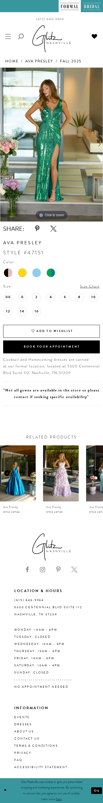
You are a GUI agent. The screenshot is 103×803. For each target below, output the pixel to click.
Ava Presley (39, 61)
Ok (97, 790)
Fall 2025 (71, 61)
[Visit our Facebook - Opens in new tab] (27, 570)
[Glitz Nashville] (51, 38)
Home (12, 61)
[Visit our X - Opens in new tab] (74, 570)
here (58, 799)
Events (22, 717)
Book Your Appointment (52, 346)
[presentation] (18, 473)
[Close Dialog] (5, 790)
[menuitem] (70, 6)
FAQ (18, 760)
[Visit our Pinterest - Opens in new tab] (58, 570)
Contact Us (27, 738)
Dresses (23, 724)
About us (24, 731)
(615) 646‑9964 (29, 600)
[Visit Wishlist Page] (94, 36)
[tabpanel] (51, 144)
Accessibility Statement (41, 767)
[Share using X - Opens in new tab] (53, 229)
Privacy (22, 753)
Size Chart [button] (90, 286)
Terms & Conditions (36, 746)
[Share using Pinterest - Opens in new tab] (37, 229)
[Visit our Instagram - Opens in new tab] (42, 570)
